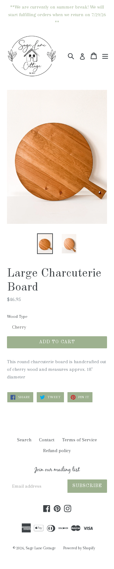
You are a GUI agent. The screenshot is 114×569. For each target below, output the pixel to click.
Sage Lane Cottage (41, 548)
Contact (46, 440)
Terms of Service (79, 440)
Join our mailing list (57, 470)
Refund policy (57, 450)
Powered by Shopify (79, 548)
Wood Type (17, 316)
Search (24, 440)
